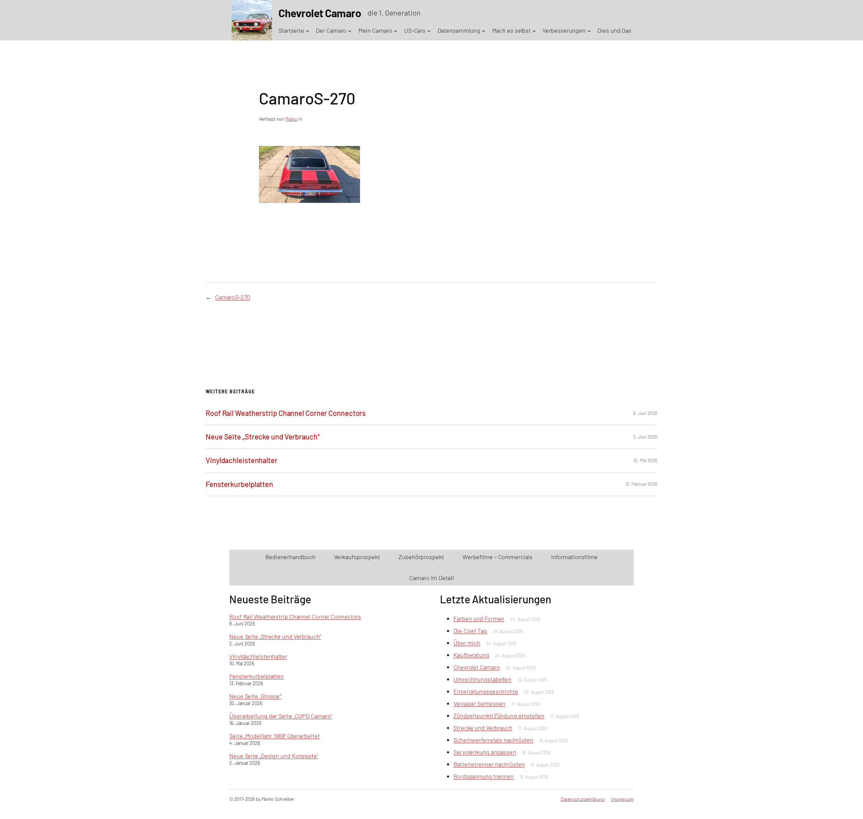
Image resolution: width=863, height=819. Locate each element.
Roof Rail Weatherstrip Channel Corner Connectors (286, 412)
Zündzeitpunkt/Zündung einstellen (498, 715)
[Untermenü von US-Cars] (429, 30)
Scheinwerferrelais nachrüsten (493, 740)
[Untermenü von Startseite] (307, 30)
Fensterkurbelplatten (239, 484)
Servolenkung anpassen (484, 752)
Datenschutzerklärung (582, 799)
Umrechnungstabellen (482, 679)
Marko (291, 119)
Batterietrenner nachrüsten (489, 764)
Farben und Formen (478, 618)
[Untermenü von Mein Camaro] (395, 30)
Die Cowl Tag (470, 630)
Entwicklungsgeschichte (485, 691)
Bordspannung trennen (483, 776)
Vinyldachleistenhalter (241, 460)
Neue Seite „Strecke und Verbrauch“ (263, 436)
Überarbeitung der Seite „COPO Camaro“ (280, 716)
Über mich (466, 642)
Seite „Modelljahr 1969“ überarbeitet (274, 735)
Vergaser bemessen (479, 703)
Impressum (622, 799)
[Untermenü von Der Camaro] (350, 30)
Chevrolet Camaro (476, 667)
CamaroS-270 (232, 297)
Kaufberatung (471, 655)
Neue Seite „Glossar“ (255, 696)
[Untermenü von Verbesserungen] (589, 30)
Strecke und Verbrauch (482, 727)
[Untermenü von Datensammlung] (483, 30)
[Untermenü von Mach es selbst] (534, 30)
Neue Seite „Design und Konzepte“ (273, 755)
